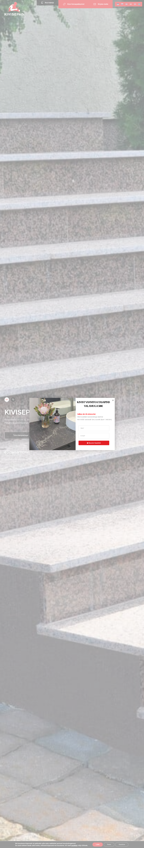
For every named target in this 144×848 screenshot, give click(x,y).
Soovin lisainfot (95, 443)
